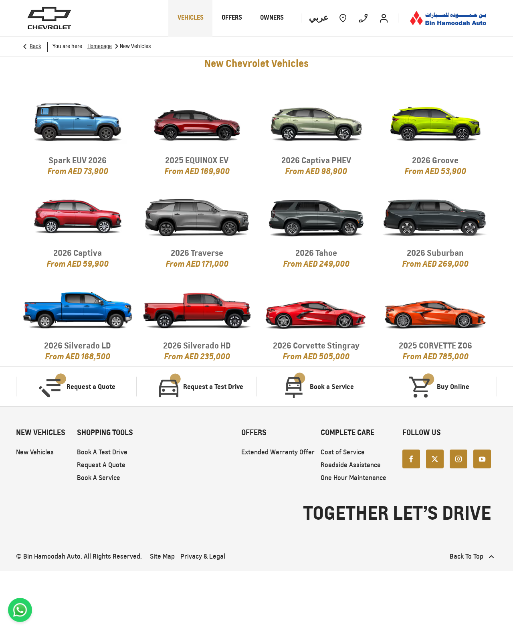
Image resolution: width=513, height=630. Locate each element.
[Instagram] (458, 458)
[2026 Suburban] (435, 216)
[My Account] (384, 18)
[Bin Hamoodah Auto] (448, 18)
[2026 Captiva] (77, 216)
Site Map (162, 556)
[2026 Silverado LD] (77, 309)
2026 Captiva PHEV (316, 160)
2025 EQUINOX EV (196, 160)
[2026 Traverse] (197, 216)
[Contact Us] (363, 18)
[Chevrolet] (49, 18)
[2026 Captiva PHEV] (316, 123)
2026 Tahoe (316, 252)
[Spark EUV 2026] (77, 123)
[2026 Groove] (435, 123)
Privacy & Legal (202, 556)
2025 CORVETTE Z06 (435, 345)
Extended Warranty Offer (278, 452)
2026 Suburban (435, 252)
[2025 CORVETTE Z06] (435, 309)
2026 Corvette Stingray (316, 345)
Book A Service (98, 478)
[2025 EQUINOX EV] (197, 123)
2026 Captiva (77, 252)
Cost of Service (343, 452)
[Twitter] (435, 458)
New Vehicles (35, 452)
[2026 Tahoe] (316, 216)
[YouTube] (482, 458)
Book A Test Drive (102, 452)
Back (35, 46)
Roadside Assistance (351, 465)
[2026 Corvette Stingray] (316, 309)
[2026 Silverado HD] (197, 309)
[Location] (343, 18)
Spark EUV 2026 (77, 160)
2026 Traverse (197, 252)
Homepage (99, 46)
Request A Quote (101, 465)
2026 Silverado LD (77, 345)
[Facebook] (411, 458)
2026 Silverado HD (197, 345)
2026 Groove (435, 160)
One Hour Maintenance (353, 478)
